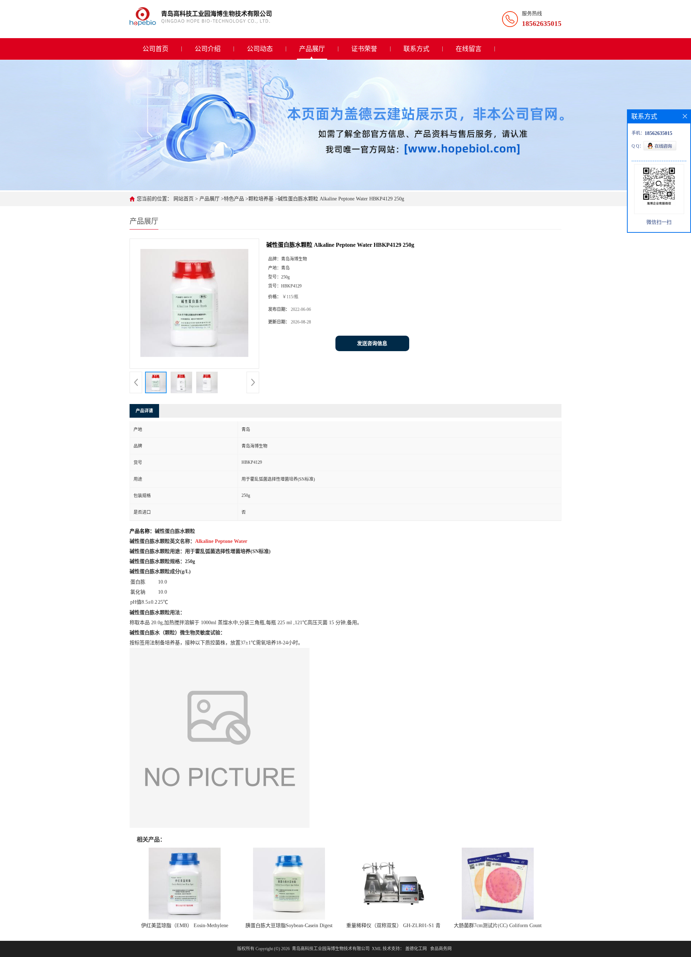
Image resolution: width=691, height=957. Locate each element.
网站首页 (183, 198)
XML (376, 948)
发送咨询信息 (372, 343)
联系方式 (416, 49)
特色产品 (234, 198)
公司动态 (260, 49)
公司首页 (155, 49)
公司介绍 (208, 49)
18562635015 (541, 23)
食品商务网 (441, 948)
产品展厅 (312, 49)
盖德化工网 (416, 948)
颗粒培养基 (261, 198)
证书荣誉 (364, 49)
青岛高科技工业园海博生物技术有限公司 (331, 948)
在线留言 (469, 49)
